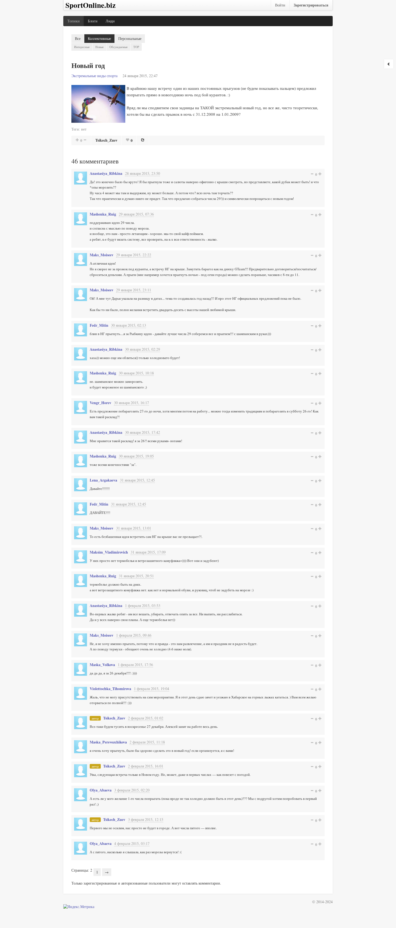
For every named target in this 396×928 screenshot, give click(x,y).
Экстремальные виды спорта (94, 75)
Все (78, 38)
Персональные (129, 38)
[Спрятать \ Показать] (388, 64)
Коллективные (99, 38)
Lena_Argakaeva (103, 480)
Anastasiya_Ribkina (106, 173)
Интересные (82, 47)
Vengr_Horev (100, 402)
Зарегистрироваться (311, 5)
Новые (99, 47)
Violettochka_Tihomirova (110, 688)
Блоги (93, 20)
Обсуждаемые (118, 47)
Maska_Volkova (102, 664)
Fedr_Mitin (99, 325)
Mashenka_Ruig (103, 214)
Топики (73, 20)
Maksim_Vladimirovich (109, 552)
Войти (280, 5)
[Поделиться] (143, 140)
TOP (136, 47)
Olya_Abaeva (101, 790)
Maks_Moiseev (101, 255)
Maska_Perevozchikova (108, 742)
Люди (110, 20)
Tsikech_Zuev (106, 140)
